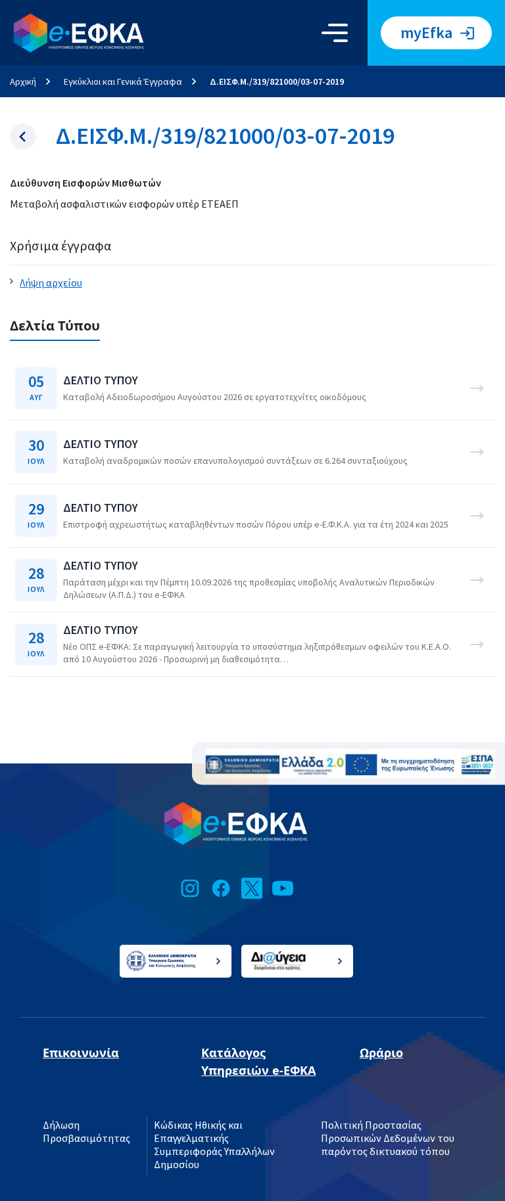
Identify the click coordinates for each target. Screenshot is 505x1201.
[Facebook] (220, 888)
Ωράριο (381, 1052)
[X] (251, 888)
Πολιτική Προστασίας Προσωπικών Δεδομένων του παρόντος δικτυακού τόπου (387, 1138)
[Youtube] (282, 888)
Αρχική (23, 81)
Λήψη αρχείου (51, 283)
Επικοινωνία (81, 1052)
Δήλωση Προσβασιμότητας (86, 1132)
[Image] (350, 764)
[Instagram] (190, 888)
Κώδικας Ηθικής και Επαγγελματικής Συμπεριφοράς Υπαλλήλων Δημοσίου (214, 1145)
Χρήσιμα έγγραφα (60, 246)
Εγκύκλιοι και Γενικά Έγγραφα (123, 81)
